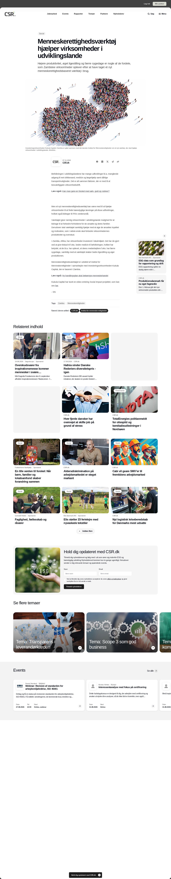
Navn (66, 569)
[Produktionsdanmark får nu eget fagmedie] (151, 284)
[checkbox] (65, 580)
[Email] (112, 161)
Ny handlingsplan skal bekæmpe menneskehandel (85, 275)
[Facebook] (97, 161)
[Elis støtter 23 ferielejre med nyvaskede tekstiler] (85, 506)
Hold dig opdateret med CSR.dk (83, 875)
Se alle (150, 670)
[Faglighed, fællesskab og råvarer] (36, 506)
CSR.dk (66, 163)
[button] (164, 236)
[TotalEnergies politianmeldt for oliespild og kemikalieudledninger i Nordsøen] (134, 408)
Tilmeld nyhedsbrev (74, 587)
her (56, 285)
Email (101, 569)
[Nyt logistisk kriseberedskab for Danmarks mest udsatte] (134, 506)
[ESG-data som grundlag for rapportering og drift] (151, 256)
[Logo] (10, 14)
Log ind (147, 4)
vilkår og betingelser (114, 579)
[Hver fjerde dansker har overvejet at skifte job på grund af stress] (85, 407)
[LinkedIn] (102, 161)
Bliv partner (159, 4)
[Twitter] (107, 161)
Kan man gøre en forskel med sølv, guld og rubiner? (85, 191)
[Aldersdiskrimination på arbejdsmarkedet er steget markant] (85, 459)
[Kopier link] (118, 161)
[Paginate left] (15, 632)
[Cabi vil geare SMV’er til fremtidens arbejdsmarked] (134, 457)
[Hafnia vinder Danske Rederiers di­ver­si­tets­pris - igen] (85, 356)
